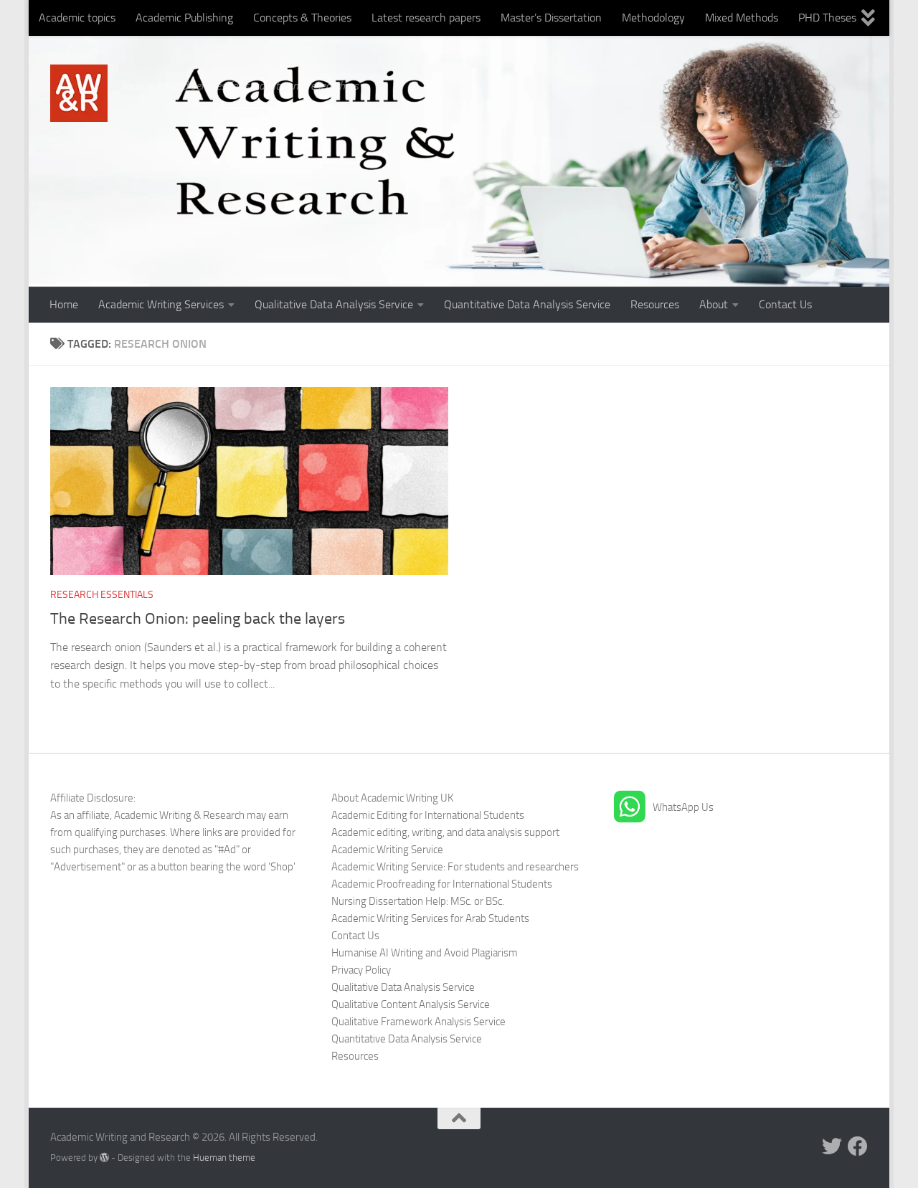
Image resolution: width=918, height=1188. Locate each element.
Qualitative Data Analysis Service (334, 304)
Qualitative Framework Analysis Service (418, 1021)
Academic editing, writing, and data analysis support (445, 832)
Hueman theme (224, 1157)
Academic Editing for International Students (427, 815)
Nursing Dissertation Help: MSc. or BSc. (417, 901)
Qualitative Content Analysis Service (410, 1004)
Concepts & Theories (302, 17)
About (713, 304)
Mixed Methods (741, 17)
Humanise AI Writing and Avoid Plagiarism (424, 952)
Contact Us (785, 304)
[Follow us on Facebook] (858, 1146)
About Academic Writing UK (392, 798)
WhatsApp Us (683, 807)
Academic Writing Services (161, 304)
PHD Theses (827, 17)
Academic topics (77, 17)
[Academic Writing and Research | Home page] (79, 93)
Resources (654, 304)
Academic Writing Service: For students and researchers (455, 866)
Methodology (653, 17)
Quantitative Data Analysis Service (527, 304)
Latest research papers (426, 17)
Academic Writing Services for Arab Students (430, 918)
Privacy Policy (361, 970)
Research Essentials (101, 595)
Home (63, 304)
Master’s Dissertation (551, 17)
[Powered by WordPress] (104, 1157)
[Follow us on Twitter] (832, 1146)
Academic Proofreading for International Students (441, 884)
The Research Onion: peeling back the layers (197, 618)
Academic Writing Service (387, 849)
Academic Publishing (184, 17)
